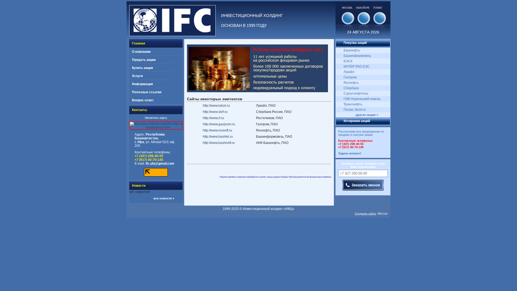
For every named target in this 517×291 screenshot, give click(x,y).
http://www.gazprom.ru (219, 124)
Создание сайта (365, 213)
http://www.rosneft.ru (217, 130)
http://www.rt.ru (213, 118)
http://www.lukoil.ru (216, 106)
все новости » (163, 198)
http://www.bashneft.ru (219, 143)
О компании (141, 52)
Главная (138, 43)
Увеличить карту (156, 117)
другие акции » (367, 114)
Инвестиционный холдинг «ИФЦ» (268, 209)
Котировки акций (357, 121)
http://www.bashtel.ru (218, 136)
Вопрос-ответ (143, 100)
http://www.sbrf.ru (215, 112)
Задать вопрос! (349, 153)
